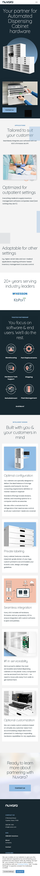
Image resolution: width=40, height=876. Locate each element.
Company (8, 842)
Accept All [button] (20, 871)
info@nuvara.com (10, 827)
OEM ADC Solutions (11, 836)
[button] (36, 2)
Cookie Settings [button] (8, 871)
